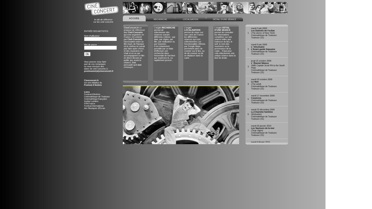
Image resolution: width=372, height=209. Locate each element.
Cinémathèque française (95, 99)
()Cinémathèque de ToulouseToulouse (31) (264, 33)
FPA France (89, 103)
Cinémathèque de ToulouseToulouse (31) (264, 49)
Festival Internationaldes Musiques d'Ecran (94, 107)
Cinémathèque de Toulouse (97, 96)
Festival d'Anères (92, 94)
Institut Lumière (91, 101)
